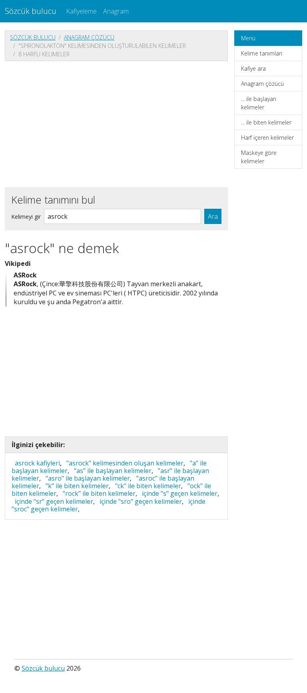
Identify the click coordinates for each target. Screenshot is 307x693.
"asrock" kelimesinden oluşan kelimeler (124, 463)
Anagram (116, 11)
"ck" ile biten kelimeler (148, 485)
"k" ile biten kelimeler (77, 485)
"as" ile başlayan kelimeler (113, 470)
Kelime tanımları (261, 53)
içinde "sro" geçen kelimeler (141, 501)
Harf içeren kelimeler (267, 137)
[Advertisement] (116, 123)
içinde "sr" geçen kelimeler (54, 501)
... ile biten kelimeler (266, 122)
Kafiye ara (253, 68)
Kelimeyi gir (26, 216)
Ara (213, 216)
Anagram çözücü (89, 37)
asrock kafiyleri (37, 463)
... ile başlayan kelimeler (258, 103)
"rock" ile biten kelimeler (99, 493)
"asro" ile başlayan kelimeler (88, 478)
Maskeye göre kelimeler (259, 157)
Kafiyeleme (81, 11)
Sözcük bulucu (30, 11)
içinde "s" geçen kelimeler (179, 493)
